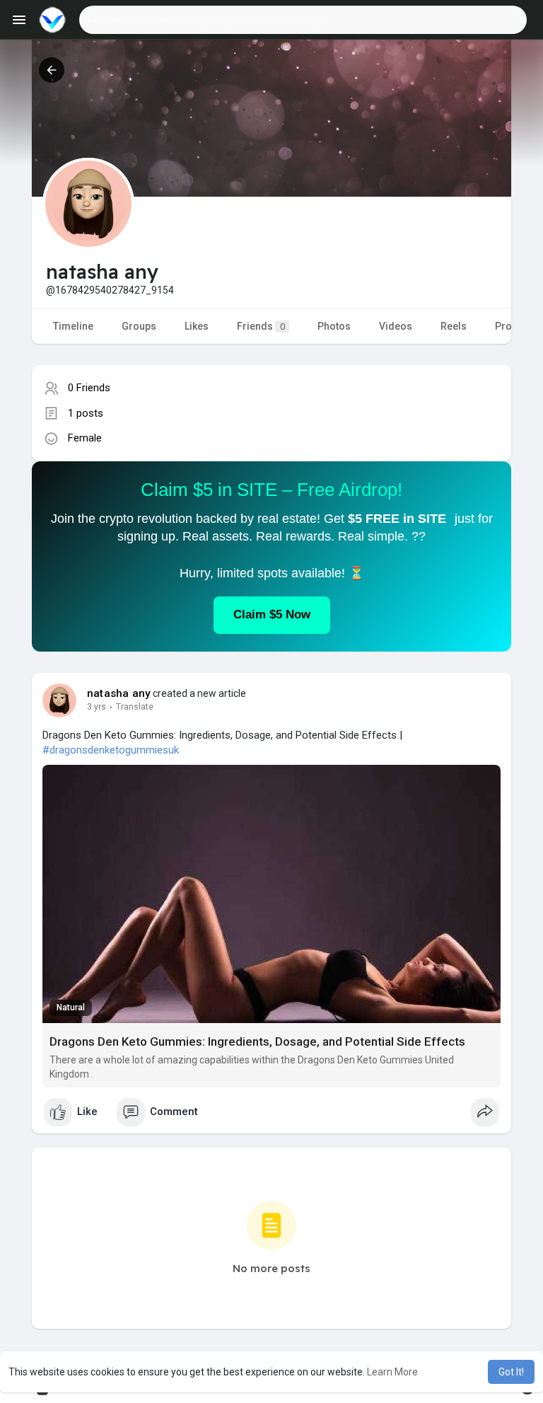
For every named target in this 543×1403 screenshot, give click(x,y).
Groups (139, 326)
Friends (261, 326)
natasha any (119, 693)
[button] (303, 20)
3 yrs (96, 707)
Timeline (73, 326)
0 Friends (89, 387)
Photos (334, 326)
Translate (134, 707)
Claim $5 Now (271, 614)
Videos (395, 326)
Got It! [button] (511, 1372)
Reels (453, 326)
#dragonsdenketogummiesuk (110, 750)
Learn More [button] (392, 1372)
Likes (197, 326)
